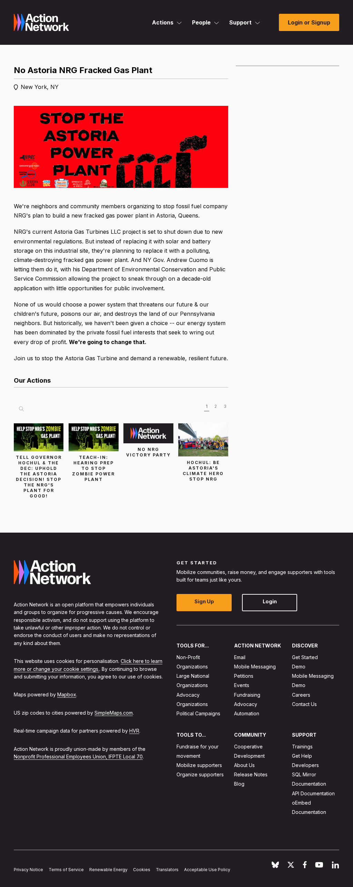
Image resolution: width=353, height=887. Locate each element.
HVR (134, 731)
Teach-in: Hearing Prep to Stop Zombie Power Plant (93, 468)
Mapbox (66, 694)
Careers (301, 694)
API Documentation (313, 793)
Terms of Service (66, 869)
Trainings (302, 746)
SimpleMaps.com (113, 712)
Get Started (305, 657)
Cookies (141, 869)
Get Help (302, 755)
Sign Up (204, 601)
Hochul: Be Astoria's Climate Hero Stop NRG (203, 471)
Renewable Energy (108, 869)
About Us (244, 765)
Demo (298, 666)
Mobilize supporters (199, 765)
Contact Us (304, 704)
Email (239, 657)
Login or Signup (309, 22)
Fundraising (247, 694)
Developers (305, 765)
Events (241, 685)
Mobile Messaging (255, 666)
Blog (239, 784)
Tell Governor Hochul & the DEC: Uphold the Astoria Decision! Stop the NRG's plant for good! (39, 476)
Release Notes (251, 774)
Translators (167, 869)
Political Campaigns (198, 713)
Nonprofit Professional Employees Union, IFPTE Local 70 (78, 756)
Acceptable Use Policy (207, 869)
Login (270, 601)
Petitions (243, 676)
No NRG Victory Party (148, 452)
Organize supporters (200, 774)
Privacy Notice (28, 869)
